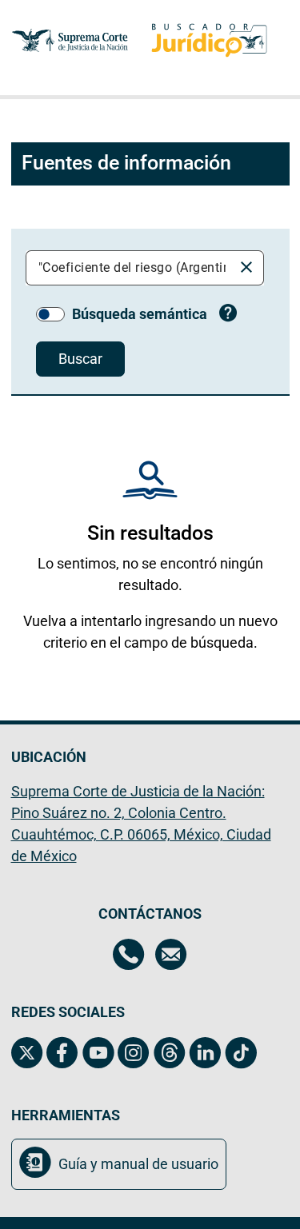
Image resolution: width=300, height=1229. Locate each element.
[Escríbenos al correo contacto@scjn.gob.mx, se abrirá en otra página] (171, 956)
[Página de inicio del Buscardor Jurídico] (209, 40)
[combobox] (132, 267)
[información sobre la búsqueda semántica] (228, 315)
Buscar (80, 358)
